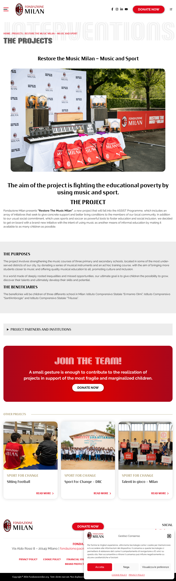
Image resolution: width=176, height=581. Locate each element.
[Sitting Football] (30, 446)
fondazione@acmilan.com (78, 548)
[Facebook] (112, 9)
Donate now (88, 387)
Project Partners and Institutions (40, 329)
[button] (169, 536)
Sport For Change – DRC (83, 482)
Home (6, 33)
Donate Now (148, 9)
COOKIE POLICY (119, 575)
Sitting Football (18, 482)
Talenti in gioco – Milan (140, 482)
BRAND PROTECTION (76, 564)
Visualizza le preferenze (155, 567)
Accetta (99, 567)
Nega (126, 567)
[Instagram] (117, 9)
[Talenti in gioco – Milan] (145, 446)
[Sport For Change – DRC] (88, 446)
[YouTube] (126, 9)
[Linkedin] (121, 9)
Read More (43, 493)
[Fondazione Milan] (29, 9)
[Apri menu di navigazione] (6, 10)
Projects (17, 33)
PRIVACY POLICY (137, 575)
